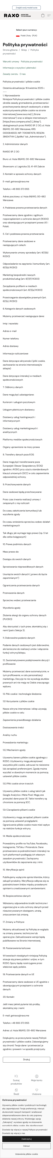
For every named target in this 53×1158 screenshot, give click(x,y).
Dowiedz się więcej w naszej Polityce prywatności (24, 1129)
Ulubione (36, 1094)
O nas (23, 74)
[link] (26, 1153)
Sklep (24, 49)
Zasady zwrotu (10, 74)
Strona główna (10, 49)
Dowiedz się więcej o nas (13, 1133)
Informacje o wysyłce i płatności (19, 67)
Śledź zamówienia (16, 1096)
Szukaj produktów (16, 1082)
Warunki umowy (11, 61)
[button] (26, 8)
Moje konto (36, 1080)
